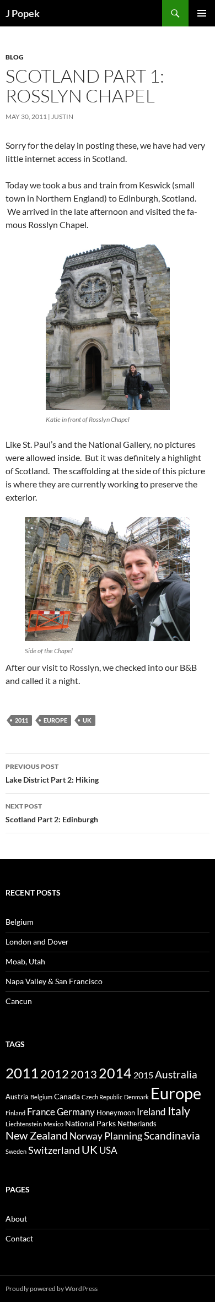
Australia (176, 1074)
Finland (15, 1112)
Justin (62, 116)
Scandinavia (172, 1136)
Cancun (19, 1001)
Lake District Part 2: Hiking (52, 773)
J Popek (23, 13)
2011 (21, 720)
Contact (19, 1238)
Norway (86, 1136)
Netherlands (137, 1123)
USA (108, 1150)
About (16, 1218)
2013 (84, 1074)
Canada (67, 1096)
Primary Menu (202, 13)
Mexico (53, 1123)
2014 (115, 1073)
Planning (123, 1136)
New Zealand (37, 1135)
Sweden (16, 1151)
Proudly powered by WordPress (52, 1288)
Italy (179, 1110)
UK (87, 720)
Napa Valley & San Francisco (54, 981)
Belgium (20, 921)
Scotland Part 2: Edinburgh (52, 813)
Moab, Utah (25, 961)
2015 (143, 1075)
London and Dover (37, 941)
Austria (17, 1096)
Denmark (136, 1096)
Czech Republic (102, 1096)
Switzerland (54, 1150)
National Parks (90, 1123)
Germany (76, 1111)
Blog (15, 57)
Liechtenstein (24, 1123)
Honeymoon (115, 1112)
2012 (54, 1074)
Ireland (151, 1111)
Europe (55, 720)
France (41, 1111)
